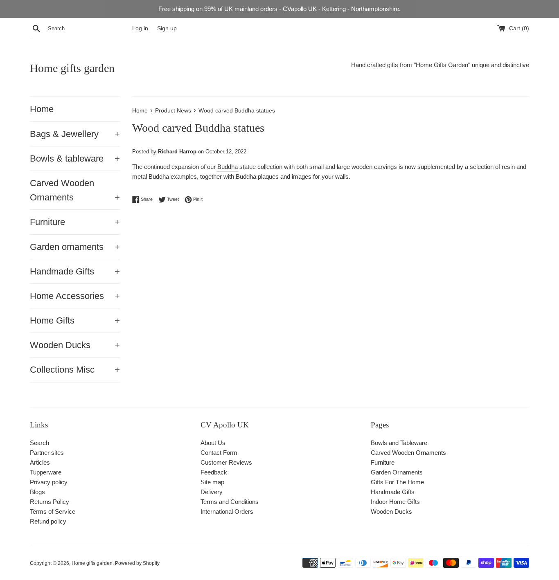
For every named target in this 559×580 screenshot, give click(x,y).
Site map (212, 482)
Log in (140, 28)
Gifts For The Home (397, 482)
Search (39, 442)
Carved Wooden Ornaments (75, 190)
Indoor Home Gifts (395, 501)
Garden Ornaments (397, 472)
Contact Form (219, 452)
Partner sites (47, 452)
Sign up (167, 28)
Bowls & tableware (75, 158)
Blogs (37, 491)
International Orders (227, 511)
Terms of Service (52, 511)
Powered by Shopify (137, 563)
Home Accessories (75, 296)
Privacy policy (49, 482)
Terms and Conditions (230, 501)
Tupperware (45, 472)
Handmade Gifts (75, 271)
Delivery (212, 491)
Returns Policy (49, 501)
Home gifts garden (72, 68)
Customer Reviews (226, 462)
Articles (40, 462)
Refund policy (48, 521)
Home (42, 109)
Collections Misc (75, 369)
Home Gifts (75, 320)
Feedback (214, 472)
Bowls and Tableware (399, 442)
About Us (213, 442)
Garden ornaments (75, 247)
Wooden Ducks (75, 345)
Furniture (75, 222)
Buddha (227, 166)
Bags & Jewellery (75, 134)
